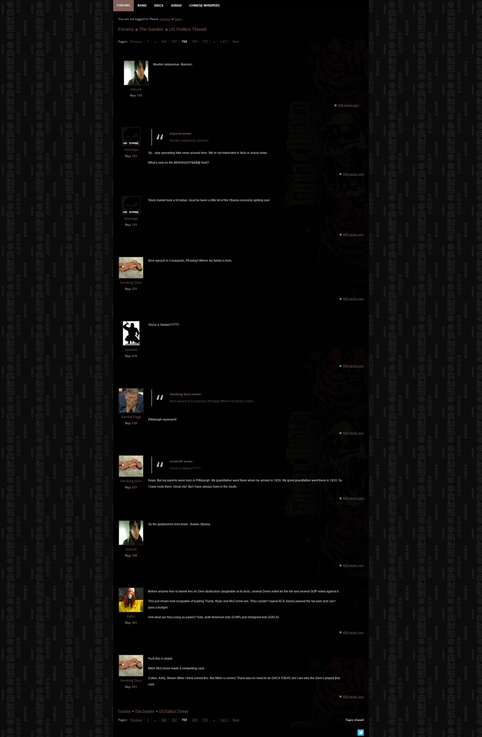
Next (236, 41)
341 (134, 622)
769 (194, 41)
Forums (126, 29)
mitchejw (131, 150)
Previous (136, 41)
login (178, 19)
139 (134, 423)
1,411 (224, 41)
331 (134, 289)
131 (134, 156)
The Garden (151, 29)
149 (139, 95)
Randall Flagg (131, 417)
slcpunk (136, 89)
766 (163, 41)
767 (174, 41)
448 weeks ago (348, 105)
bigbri (131, 616)
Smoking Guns (131, 282)
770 (205, 41)
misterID (131, 350)
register (164, 19)
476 (134, 356)
